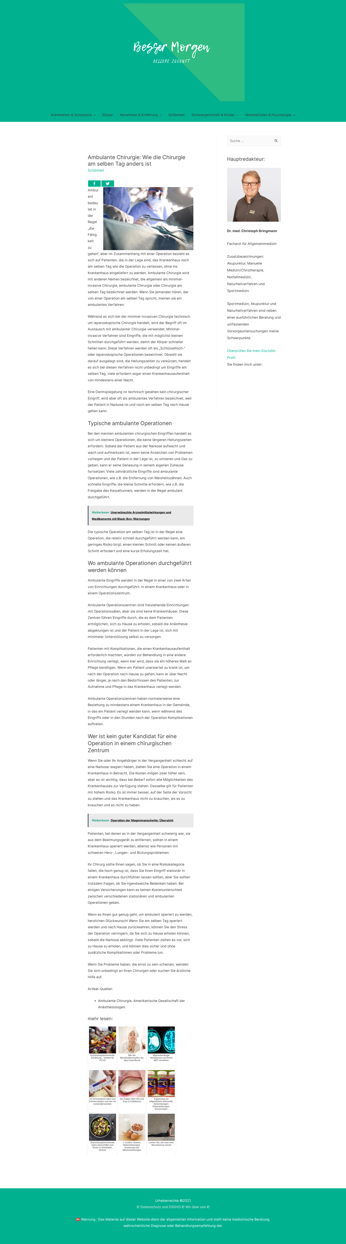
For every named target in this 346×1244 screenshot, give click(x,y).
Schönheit (96, 170)
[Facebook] (94, 183)
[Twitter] (107, 183)
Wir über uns (195, 1207)
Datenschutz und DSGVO (160, 1207)
